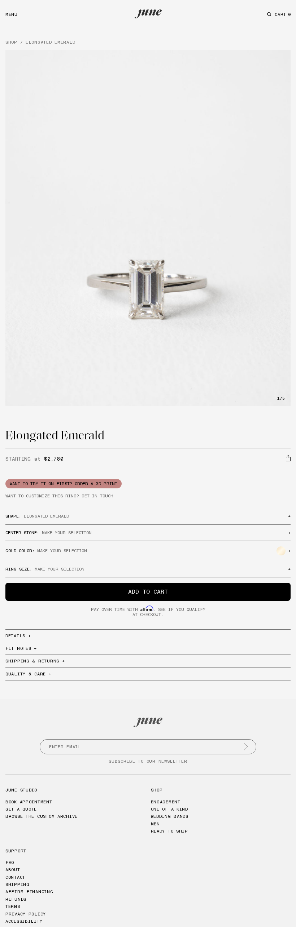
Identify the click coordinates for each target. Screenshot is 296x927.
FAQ (9, 862)
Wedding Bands (169, 816)
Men (155, 823)
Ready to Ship (169, 831)
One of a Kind (169, 809)
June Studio (21, 790)
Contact (15, 877)
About (12, 869)
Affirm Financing (29, 891)
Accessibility (23, 921)
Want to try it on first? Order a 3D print (63, 483)
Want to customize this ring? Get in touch (59, 495)
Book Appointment (28, 801)
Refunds (15, 899)
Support (15, 850)
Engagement (165, 801)
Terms (12, 906)
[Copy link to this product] (288, 458)
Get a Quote (21, 809)
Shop (157, 790)
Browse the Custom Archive (41, 816)
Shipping (17, 884)
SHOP (11, 42)
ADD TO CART (148, 591)
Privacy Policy (25, 914)
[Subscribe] (246, 746)
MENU (11, 14)
